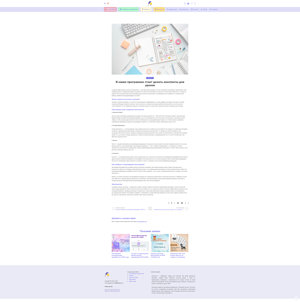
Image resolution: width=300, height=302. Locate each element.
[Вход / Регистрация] (185, 3)
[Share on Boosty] (182, 203)
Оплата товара (133, 277)
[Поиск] (195, 3)
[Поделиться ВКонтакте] (178, 203)
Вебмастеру (132, 281)
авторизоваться (142, 221)
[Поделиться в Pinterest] (168, 203)
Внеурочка (160, 9)
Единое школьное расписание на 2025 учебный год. (158, 255)
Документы (185, 9)
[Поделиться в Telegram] (171, 203)
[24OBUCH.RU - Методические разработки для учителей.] (150, 3)
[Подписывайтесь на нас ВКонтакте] (105, 3)
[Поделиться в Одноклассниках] (185, 203)
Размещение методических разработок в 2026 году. (120, 255)
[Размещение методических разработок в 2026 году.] (121, 243)
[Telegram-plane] (115, 290)
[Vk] (106, 290)
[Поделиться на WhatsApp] (174, 203)
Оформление (173, 9)
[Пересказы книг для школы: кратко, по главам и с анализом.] (179, 243)
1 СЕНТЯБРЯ (111, 9)
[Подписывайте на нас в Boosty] (108, 3)
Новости (149, 78)
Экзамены (215, 9)
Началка (195, 9)
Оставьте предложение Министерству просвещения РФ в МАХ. (140, 255)
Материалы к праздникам (130, 9)
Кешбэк (131, 275)
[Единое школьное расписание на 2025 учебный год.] (160, 243)
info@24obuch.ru (118, 283)
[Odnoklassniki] (112, 290)
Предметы (147, 9)
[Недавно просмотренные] (296, 298)
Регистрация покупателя (136, 273)
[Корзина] (188, 3)
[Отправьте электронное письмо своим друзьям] (188, 203)
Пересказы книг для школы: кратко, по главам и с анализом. (177, 255)
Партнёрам (132, 279)
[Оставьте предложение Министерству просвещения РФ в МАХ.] (140, 243)
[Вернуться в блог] (150, 208)
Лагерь (205, 9)
